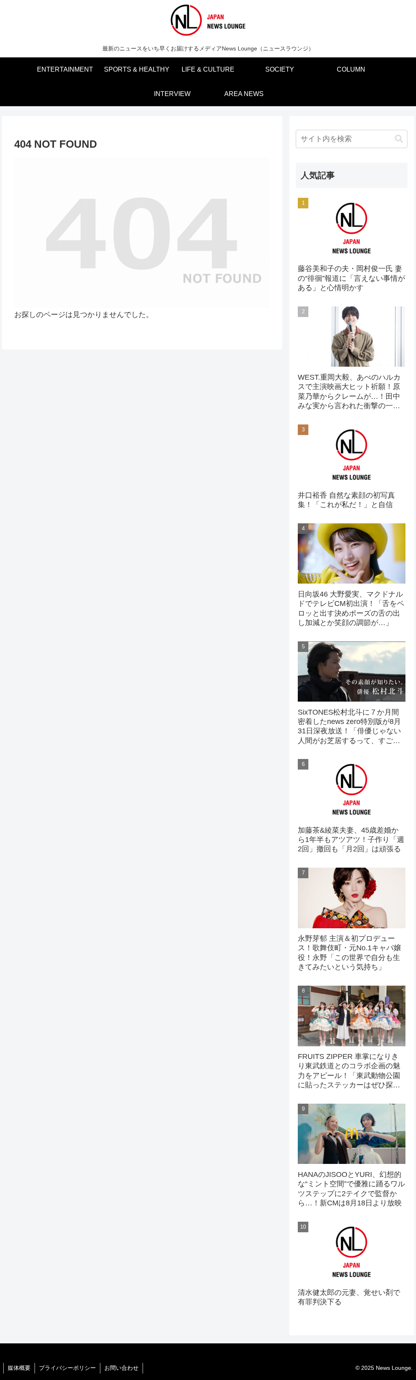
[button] (399, 139)
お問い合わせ (121, 1368)
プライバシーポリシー (67, 1368)
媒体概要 (19, 1368)
